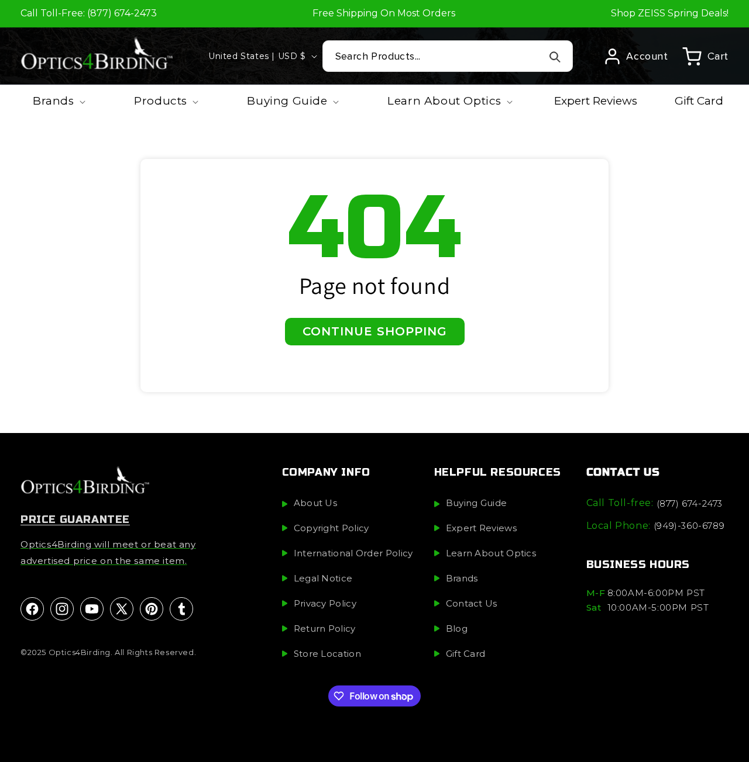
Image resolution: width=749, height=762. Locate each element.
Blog (457, 628)
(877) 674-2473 (690, 503)
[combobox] (447, 56)
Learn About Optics (491, 553)
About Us (315, 502)
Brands (462, 578)
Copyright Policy (331, 528)
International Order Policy (353, 553)
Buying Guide (476, 502)
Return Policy (325, 628)
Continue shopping (375, 331)
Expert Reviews (481, 528)
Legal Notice (323, 578)
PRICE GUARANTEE (75, 519)
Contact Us (471, 603)
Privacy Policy (325, 603)
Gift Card (466, 653)
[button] (705, 56)
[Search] (555, 56)
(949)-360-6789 (689, 525)
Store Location (327, 653)
